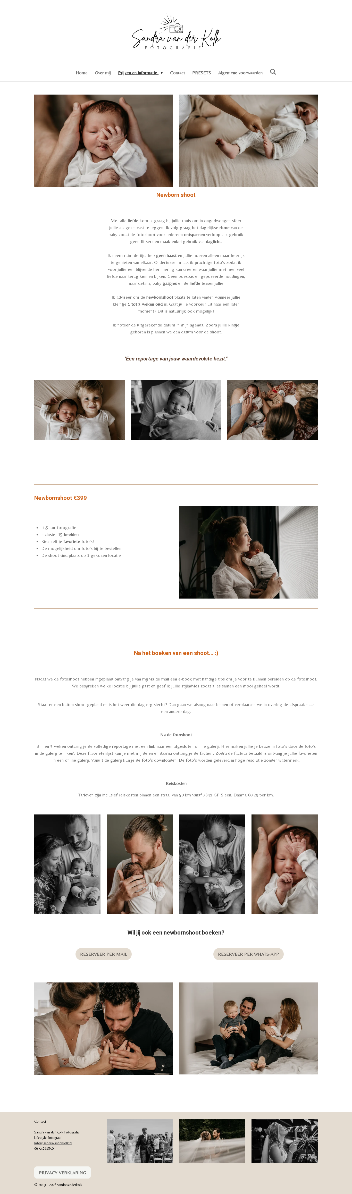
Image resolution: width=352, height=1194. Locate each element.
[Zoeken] (273, 72)
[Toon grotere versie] (103, 141)
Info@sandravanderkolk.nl (53, 1143)
